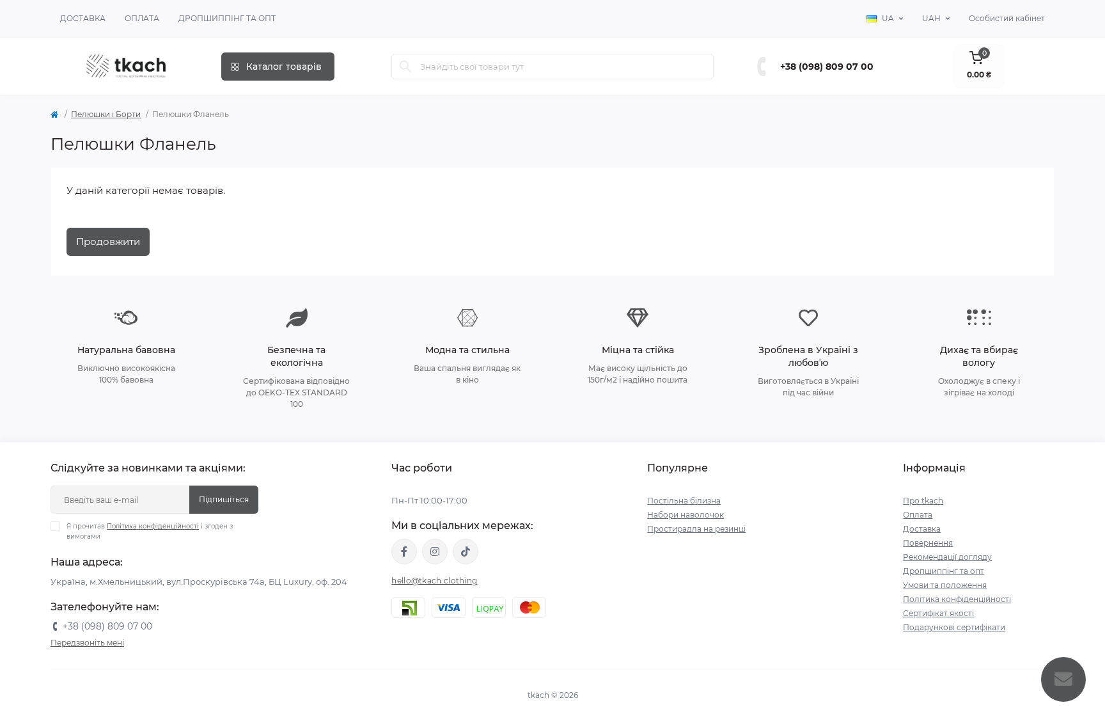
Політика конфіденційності (153, 526)
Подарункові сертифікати (954, 627)
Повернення (928, 543)
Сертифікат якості (938, 613)
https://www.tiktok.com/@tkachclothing (465, 551)
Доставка (83, 18)
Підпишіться (224, 499)
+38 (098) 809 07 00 (827, 66)
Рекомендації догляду (947, 557)
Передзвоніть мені (87, 642)
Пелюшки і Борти (106, 114)
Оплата (142, 18)
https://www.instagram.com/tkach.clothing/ (435, 551)
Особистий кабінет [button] (1007, 18)
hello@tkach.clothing (434, 580)
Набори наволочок (685, 514)
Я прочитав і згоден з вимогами (150, 531)
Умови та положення (945, 585)
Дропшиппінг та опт (227, 18)
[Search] (405, 66)
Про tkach (923, 500)
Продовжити (108, 241)
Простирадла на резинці (696, 529)
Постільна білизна (684, 500)
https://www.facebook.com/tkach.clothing (404, 551)
